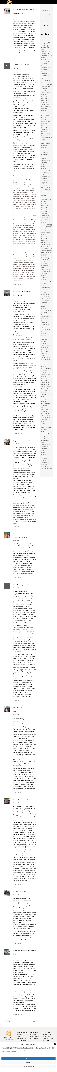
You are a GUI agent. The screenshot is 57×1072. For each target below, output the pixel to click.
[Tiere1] (7, 709)
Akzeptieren (28, 1058)
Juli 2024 (43, 94)
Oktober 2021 (45, 170)
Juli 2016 (43, 318)
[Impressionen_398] (7, 535)
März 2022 (44, 157)
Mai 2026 (43, 46)
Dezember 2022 (45, 137)
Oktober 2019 (45, 227)
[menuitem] (51, 2)
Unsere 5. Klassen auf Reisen (22, 800)
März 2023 (44, 131)
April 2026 (44, 48)
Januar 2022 (44, 160)
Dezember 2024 (45, 83)
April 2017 (44, 295)
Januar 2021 (44, 190)
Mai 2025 (43, 73)
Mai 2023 (43, 127)
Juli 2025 (43, 69)
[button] (55, 1044)
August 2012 (44, 433)
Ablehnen (28, 1062)
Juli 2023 (43, 124)
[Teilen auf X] (49, 15)
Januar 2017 (44, 301)
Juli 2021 (43, 178)
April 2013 (44, 411)
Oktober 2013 (45, 398)
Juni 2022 (43, 151)
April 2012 (44, 441)
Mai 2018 (43, 264)
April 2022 (44, 155)
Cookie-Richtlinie (22, 1070)
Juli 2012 (43, 435)
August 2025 (44, 67)
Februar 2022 (45, 159)
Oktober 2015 (45, 339)
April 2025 (44, 75)
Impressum (35, 1070)
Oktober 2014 (45, 369)
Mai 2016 (43, 322)
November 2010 (45, 468)
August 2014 (44, 374)
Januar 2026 (44, 53)
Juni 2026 (43, 44)
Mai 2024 (43, 98)
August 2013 (44, 404)
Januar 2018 (44, 271)
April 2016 (44, 324)
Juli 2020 (43, 207)
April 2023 (44, 129)
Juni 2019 (43, 236)
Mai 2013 (43, 410)
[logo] (9, 2)
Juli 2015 (43, 347)
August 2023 (44, 122)
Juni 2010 (43, 470)
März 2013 (44, 413)
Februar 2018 (45, 269)
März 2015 (44, 355)
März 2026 (44, 50)
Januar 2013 (44, 417)
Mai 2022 (43, 153)
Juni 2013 (43, 408)
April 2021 (44, 184)
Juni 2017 (43, 291)
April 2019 (44, 240)
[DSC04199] (7, 952)
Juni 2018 (43, 262)
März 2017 (44, 297)
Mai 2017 (43, 293)
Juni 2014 (43, 378)
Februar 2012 (45, 445)
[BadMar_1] (7, 801)
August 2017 (44, 287)
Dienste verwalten (6, 1054)
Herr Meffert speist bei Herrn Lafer (24, 585)
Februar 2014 (45, 386)
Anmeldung (33, 1034)
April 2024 (44, 100)
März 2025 (44, 77)
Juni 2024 (43, 96)
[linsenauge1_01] (7, 893)
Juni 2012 (43, 437)
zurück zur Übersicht (47, 24)
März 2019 (44, 242)
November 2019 (45, 225)
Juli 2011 (43, 464)
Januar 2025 (44, 81)
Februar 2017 (45, 299)
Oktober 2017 (45, 281)
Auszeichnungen (34, 1036)
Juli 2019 (43, 234)
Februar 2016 (45, 328)
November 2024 (45, 85)
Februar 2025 (45, 79)
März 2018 (44, 267)
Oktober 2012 (45, 427)
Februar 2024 (45, 104)
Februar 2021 (45, 188)
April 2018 (44, 266)
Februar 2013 (45, 415)
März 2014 (44, 384)
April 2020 (44, 213)
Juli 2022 (43, 149)
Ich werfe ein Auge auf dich (21, 892)
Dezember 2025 (45, 55)
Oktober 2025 (45, 61)
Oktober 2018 (45, 252)
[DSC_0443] (7, 293)
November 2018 (45, 250)
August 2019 (44, 232)
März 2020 (44, 215)
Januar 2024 (44, 106)
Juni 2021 (43, 180)
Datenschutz (29, 1070)
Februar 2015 (45, 357)
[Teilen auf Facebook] (44, 15)
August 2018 (44, 258)
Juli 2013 (43, 406)
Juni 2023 (43, 125)
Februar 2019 (45, 244)
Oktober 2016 (45, 310)
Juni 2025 (43, 71)
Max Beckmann (20, 86)
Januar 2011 (44, 466)
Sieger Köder (30, 86)
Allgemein (16, 16)
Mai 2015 (43, 351)
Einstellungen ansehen (28, 1066)
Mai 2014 (43, 380)
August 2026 (44, 42)
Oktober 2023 (45, 116)
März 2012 (44, 443)
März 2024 (44, 102)
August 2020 (44, 205)
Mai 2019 (43, 238)
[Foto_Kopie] (7, 11)
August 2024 (44, 92)
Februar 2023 (45, 133)
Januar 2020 (44, 219)
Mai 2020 (43, 211)
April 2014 (44, 382)
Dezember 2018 (45, 248)
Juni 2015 (43, 349)
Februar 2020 (45, 217)
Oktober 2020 (45, 199)
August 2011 (44, 462)
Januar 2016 (44, 330)
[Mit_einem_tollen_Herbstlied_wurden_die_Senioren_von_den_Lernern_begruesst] (7, 442)
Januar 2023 (44, 135)
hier (18, 53)
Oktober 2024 (45, 87)
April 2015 (44, 353)
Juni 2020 (43, 209)
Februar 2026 (45, 52)
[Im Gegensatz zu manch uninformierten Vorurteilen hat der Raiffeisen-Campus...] (7, 586)
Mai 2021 (43, 182)
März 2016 (44, 326)
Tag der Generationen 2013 (22, 441)
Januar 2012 (44, 446)
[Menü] (51, 2)
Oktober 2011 (45, 456)
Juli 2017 (43, 289)
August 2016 (44, 316)
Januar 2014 (44, 388)
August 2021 (44, 176)
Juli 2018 (43, 260)
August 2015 (44, 345)
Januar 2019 (44, 246)
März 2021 (44, 186)
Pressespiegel (34, 1038)
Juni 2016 (43, 320)
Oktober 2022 (45, 143)
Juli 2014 (43, 376)
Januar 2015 (44, 359)
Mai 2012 (43, 439)
